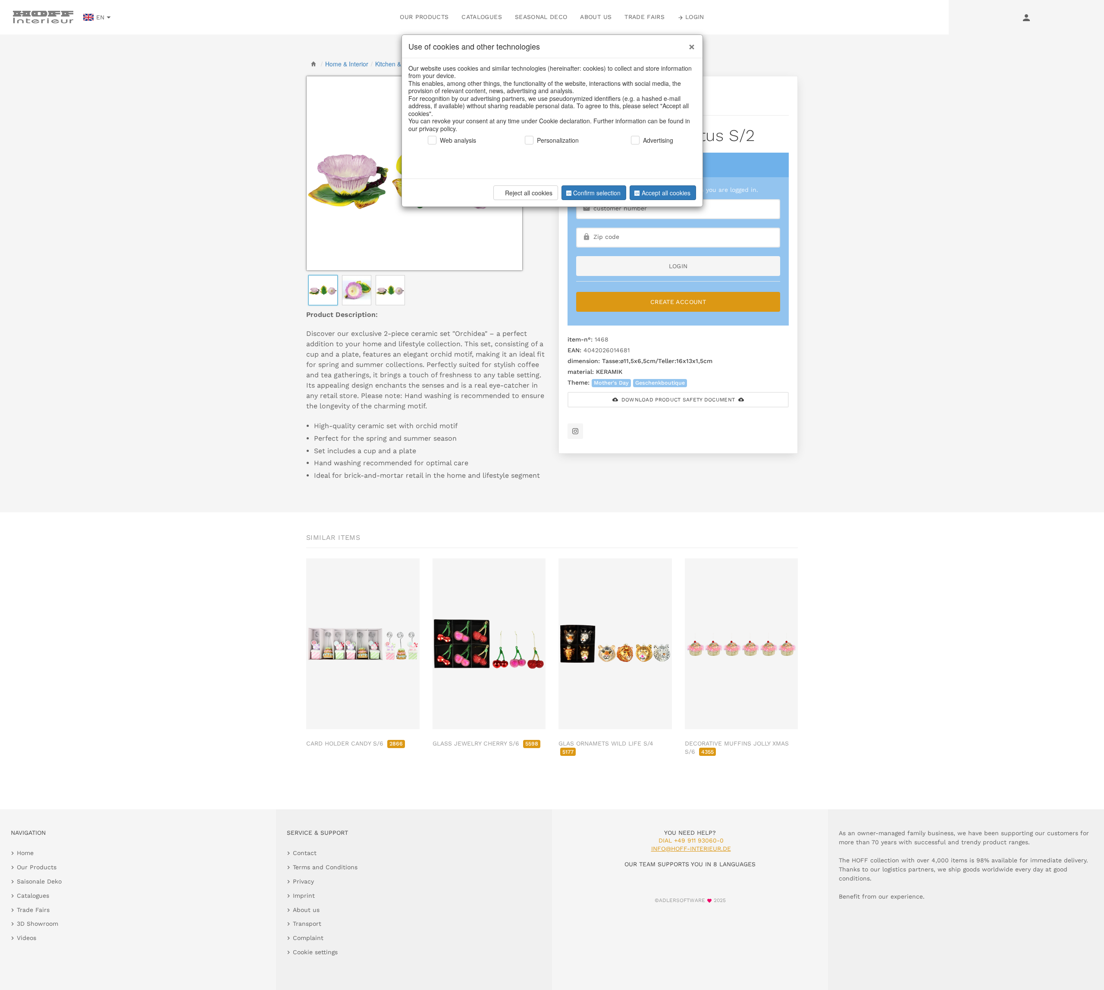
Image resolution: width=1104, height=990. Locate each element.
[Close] (689, 43)
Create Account (678, 301)
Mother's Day (611, 382)
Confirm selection (597, 192)
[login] (1026, 17)
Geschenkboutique (660, 382)
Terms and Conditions (325, 867)
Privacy (303, 881)
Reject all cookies (528, 192)
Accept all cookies (666, 192)
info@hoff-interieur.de (691, 848)
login (678, 266)
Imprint (304, 895)
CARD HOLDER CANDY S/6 (354, 743)
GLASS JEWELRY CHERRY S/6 (485, 743)
